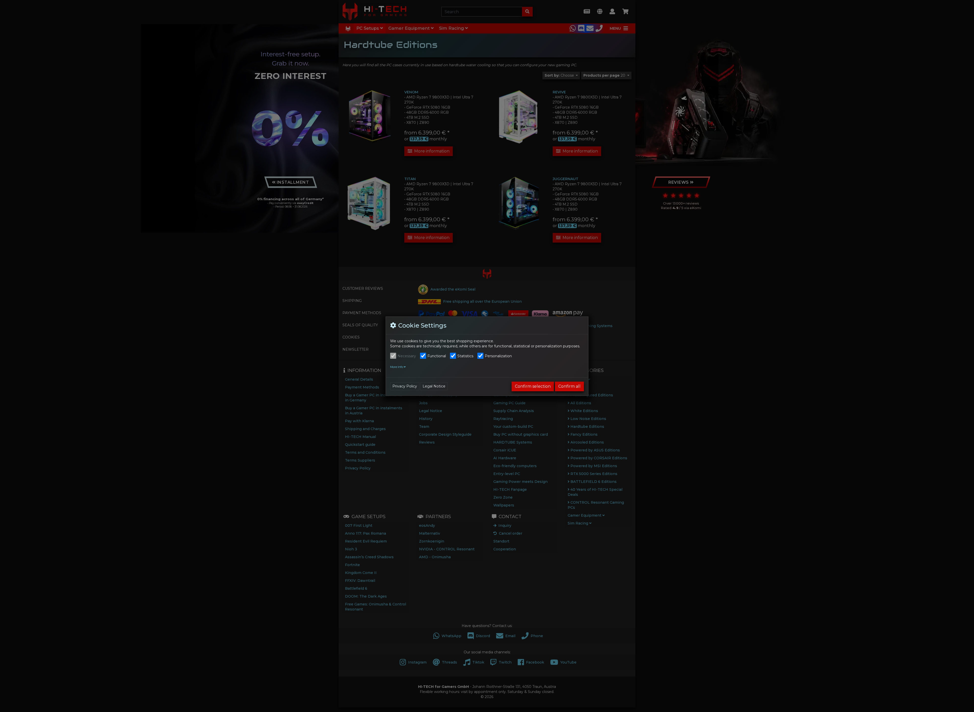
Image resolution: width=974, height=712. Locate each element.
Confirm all (569, 386)
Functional (436, 356)
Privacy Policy (404, 386)
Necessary (406, 356)
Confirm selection (533, 386)
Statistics (465, 356)
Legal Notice (434, 386)
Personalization (498, 356)
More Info (397, 367)
